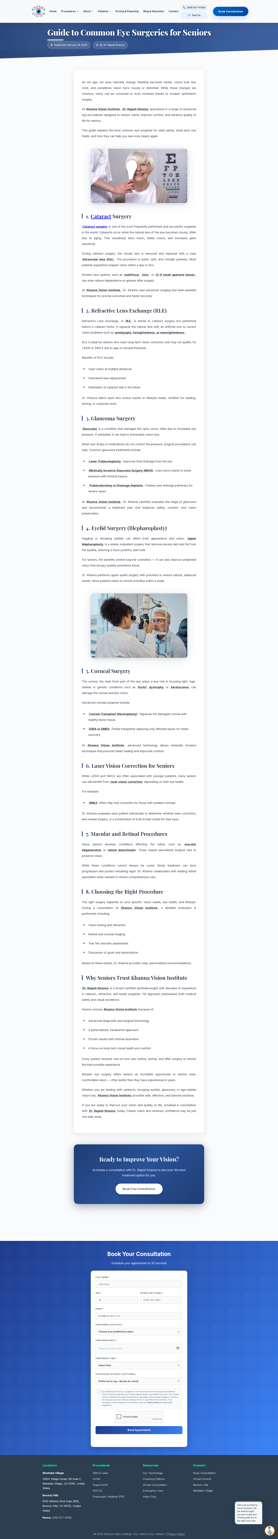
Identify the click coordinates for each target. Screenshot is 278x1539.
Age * (99, 1293)
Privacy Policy (153, 1402)
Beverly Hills (200, 1484)
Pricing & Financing (127, 11)
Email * (100, 1308)
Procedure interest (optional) (116, 1374)
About (87, 11)
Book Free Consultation (139, 1188)
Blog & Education (153, 11)
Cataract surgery (95, 226)
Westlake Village (203, 1490)
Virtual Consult (202, 1479)
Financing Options (154, 1479)
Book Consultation (230, 11)
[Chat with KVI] (269, 1531)
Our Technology (153, 1473)
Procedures (68, 11)
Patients (103, 11)
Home (53, 11)
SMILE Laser (100, 1473)
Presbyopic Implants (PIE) (109, 1496)
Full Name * (103, 1277)
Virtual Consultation (155, 1484)
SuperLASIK (100, 1484)
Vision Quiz (149, 1496)
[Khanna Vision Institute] (38, 11)
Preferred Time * (106, 1358)
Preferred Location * (109, 1324)
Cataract (101, 216)
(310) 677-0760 (61, 1517)
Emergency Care (153, 1490)
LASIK (96, 1479)
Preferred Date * (106, 1340)
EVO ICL (98, 1490)
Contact (173, 11)
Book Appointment (139, 1430)
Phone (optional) (151, 1293)
